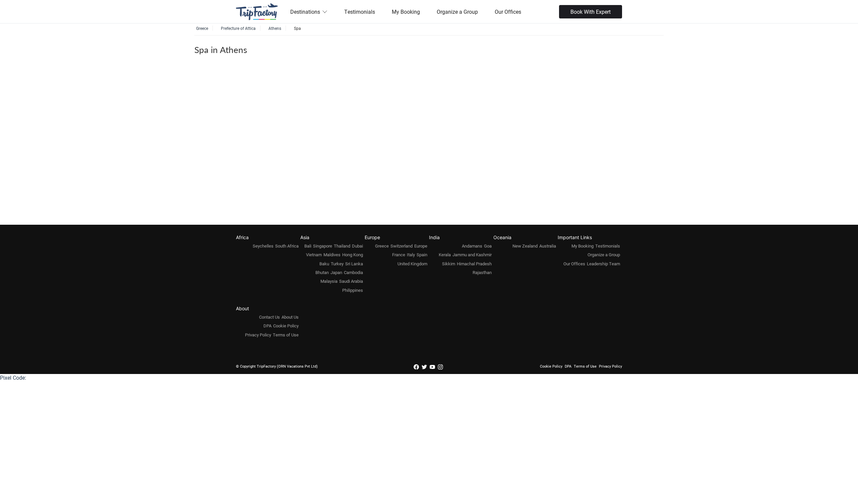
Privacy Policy (258, 335)
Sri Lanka (354, 264)
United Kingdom (412, 264)
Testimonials (359, 11)
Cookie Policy (286, 326)
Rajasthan (482, 272)
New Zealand (525, 246)
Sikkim (448, 264)
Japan (336, 272)
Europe (420, 246)
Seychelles (263, 246)
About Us (290, 317)
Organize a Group (457, 11)
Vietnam (314, 255)
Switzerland (401, 246)
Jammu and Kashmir (472, 255)
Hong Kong (352, 255)
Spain (422, 255)
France (398, 255)
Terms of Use (286, 335)
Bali (307, 246)
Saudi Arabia (351, 281)
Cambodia (353, 272)
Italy (411, 255)
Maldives (332, 255)
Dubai (357, 246)
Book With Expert (590, 11)
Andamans (472, 246)
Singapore (322, 246)
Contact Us (269, 317)
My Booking (406, 11)
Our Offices (508, 11)
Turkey (337, 264)
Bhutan (322, 272)
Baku (324, 264)
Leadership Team (603, 264)
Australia (547, 246)
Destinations (305, 11)
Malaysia (329, 281)
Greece (382, 246)
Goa (488, 246)
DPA (267, 326)
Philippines (352, 290)
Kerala (445, 255)
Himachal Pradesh (474, 264)
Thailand (342, 246)
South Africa (287, 246)
